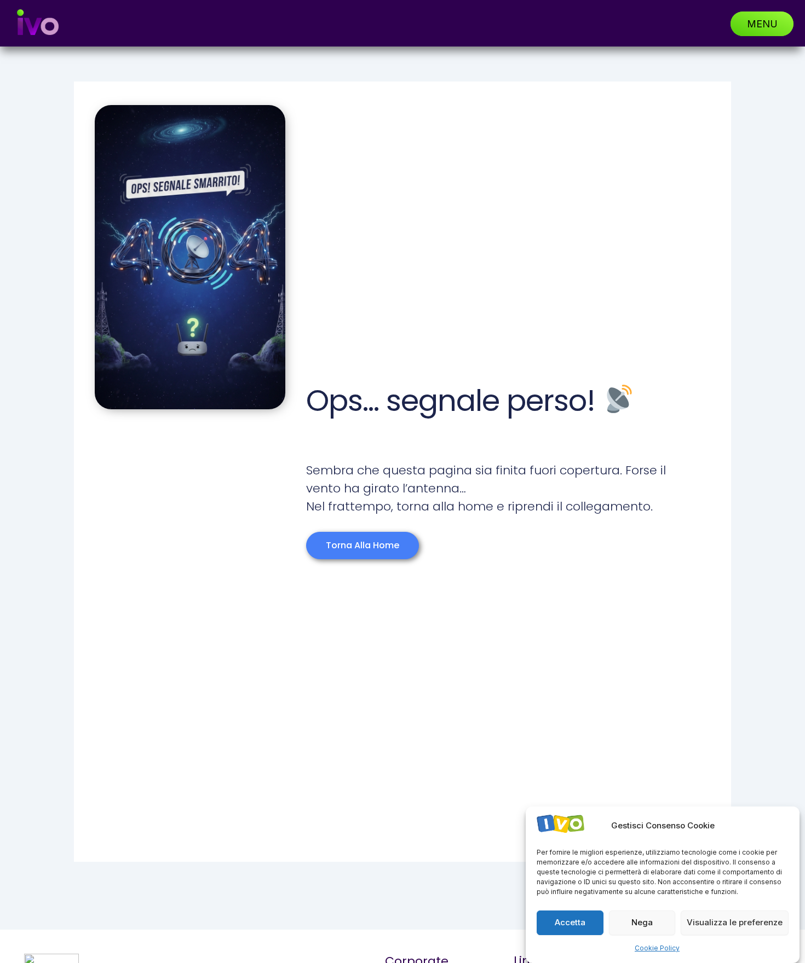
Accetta (570, 923)
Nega (642, 923)
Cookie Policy (657, 948)
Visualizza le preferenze (735, 923)
